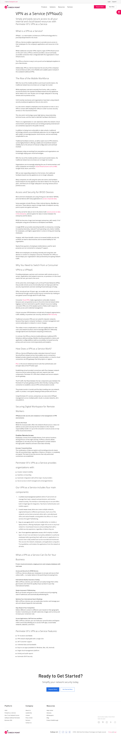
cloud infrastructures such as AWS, (46, 166)
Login (109, 1)
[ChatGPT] (99, 723)
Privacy (110, 732)
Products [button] (44, 7)
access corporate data (50, 199)
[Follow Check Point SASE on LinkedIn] (66, 732)
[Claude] (103, 722)
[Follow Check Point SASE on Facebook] (59, 732)
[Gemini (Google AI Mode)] (111, 723)
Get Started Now (68, 689)
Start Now (111, 6)
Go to (12, 1)
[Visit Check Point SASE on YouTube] (69, 732)
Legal (115, 732)
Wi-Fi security (53, 314)
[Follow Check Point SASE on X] (63, 732)
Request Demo (100, 6)
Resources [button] (61, 7)
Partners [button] (70, 7)
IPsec (17, 364)
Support (114, 1)
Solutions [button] (53, 7)
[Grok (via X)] (115, 723)
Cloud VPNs (26, 300)
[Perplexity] (107, 723)
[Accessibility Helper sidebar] (118, 12)
